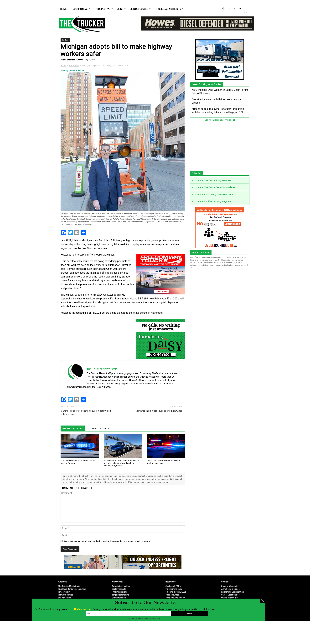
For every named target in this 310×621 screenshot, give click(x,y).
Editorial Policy (64, 598)
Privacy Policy (64, 592)
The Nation (65, 40)
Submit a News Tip (229, 598)
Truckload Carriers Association (72, 589)
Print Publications (119, 592)
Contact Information (230, 586)
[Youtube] (239, 8)
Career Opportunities (230, 595)
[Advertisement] (219, 148)
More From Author (98, 428)
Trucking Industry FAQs (175, 592)
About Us (62, 581)
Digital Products (119, 589)
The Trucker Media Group (69, 586)
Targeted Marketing (120, 595)
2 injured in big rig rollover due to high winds (159, 410)
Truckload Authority (168, 9)
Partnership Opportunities (232, 592)
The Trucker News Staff (72, 60)
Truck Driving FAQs (173, 589)
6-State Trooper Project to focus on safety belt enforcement (86, 412)
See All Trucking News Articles (218, 120)
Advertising (117, 581)
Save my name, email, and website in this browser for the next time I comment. (107, 541)
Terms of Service (65, 595)
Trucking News (79, 9)
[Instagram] (228, 8)
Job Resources (139, 9)
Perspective (103, 9)
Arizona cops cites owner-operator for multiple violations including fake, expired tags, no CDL (122, 463)
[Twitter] (233, 8)
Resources (170, 581)
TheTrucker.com (82, 609)
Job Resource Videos (175, 598)
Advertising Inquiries (121, 586)
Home (63, 9)
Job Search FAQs (173, 586)
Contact (224, 581)
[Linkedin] (244, 8)
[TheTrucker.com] (80, 24)
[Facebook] (222, 8)
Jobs (120, 9)
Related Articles (72, 428)
